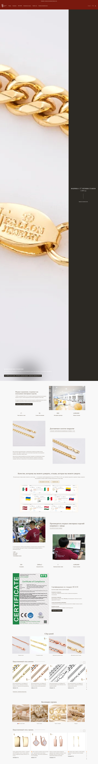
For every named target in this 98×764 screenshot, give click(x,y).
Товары (9, 5)
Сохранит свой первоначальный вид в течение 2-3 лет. (62, 431)
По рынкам (14, 5)
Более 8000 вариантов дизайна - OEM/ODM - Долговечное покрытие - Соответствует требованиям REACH (23, 375)
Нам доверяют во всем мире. (44, 481)
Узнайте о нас (35, 5)
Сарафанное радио (55, 481)
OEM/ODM (20, 5)
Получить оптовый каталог (43, 5)
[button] (93, 6)
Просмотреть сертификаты (57, 610)
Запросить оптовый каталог (83, 201)
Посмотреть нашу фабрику (56, 528)
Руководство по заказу (27, 5)
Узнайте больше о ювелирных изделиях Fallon (24, 404)
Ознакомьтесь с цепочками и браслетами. (19, 691)
